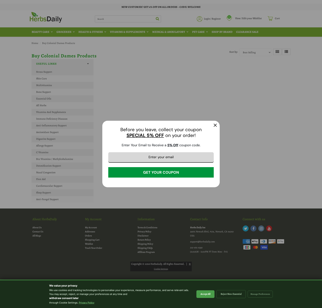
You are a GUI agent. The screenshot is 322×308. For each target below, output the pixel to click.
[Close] (215, 125)
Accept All (205, 294)
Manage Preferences (260, 294)
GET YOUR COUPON (161, 172)
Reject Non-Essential (231, 294)
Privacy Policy (86, 302)
